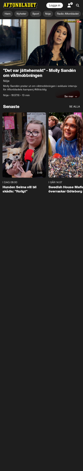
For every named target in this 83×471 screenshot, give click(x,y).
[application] (41, 42)
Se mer (68, 96)
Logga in (54, 5)
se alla (74, 106)
